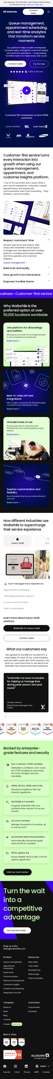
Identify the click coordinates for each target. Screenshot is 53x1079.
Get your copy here (35, 4)
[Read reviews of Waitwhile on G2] (14, 1054)
